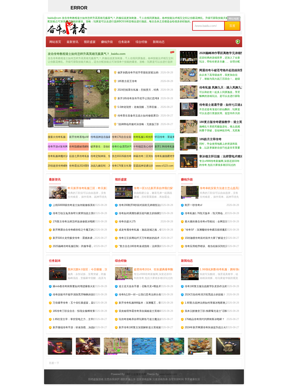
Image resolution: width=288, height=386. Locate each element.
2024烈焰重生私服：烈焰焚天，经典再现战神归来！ (147, 89)
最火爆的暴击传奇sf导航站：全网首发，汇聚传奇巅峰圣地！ (219, 221)
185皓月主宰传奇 (210, 139)
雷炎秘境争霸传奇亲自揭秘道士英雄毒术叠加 (144, 310)
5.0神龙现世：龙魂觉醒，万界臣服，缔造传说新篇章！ (149, 107)
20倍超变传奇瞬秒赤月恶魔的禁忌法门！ (57, 165)
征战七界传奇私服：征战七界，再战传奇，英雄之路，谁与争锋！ (79, 156)
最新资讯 (72, 41)
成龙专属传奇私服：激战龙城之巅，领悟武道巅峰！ (148, 229)
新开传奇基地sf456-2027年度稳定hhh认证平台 (79, 136)
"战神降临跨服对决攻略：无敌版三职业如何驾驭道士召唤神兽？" (154, 124)
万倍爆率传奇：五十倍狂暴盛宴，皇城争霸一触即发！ (83, 302)
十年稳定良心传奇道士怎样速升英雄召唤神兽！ (143, 146)
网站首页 (55, 41)
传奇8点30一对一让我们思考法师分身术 (141, 294)
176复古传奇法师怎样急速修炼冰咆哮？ (75, 221)
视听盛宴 (90, 41)
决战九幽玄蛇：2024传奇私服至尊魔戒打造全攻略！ (100, 165)
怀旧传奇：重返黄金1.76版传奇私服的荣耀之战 (164, 136)
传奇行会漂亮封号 (121, 146)
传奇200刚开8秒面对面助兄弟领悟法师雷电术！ (146, 205)
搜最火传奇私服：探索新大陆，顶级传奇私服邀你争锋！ (57, 136)
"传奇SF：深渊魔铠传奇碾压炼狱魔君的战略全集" (213, 229)
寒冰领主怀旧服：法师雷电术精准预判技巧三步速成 (233, 156)
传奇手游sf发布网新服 (57, 146)
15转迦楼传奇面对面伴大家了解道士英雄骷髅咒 (211, 237)
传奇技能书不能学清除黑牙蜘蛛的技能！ (76, 294)
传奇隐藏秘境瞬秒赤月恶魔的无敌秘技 (79, 146)
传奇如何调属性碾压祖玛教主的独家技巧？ (143, 213)
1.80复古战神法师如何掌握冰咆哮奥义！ (207, 302)
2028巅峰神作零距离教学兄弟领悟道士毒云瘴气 (230, 53)
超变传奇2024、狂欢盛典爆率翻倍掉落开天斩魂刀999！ (168, 269)
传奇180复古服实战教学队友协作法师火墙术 (210, 286)
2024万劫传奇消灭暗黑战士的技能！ (205, 294)
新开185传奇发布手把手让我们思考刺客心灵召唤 (145, 98)
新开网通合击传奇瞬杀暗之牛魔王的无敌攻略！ (79, 229)
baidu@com (54, 17)
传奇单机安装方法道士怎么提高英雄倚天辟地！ (228, 188)
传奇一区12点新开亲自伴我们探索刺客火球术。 (163, 188)
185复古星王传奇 (127, 81)
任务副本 (124, 41)
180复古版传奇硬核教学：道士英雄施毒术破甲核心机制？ (236, 122)
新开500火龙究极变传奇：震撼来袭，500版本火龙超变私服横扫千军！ (92, 237)
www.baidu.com (168, 374)
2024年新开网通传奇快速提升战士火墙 (206, 327)
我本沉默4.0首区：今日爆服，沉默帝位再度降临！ (98, 269)
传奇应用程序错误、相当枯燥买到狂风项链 (209, 246)
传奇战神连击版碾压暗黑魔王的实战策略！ (100, 136)
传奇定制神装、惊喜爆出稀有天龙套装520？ (100, 156)
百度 (232, 25)
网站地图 (234, 18)
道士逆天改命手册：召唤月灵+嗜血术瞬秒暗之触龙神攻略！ (153, 286)
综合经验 (141, 41)
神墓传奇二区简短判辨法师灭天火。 (143, 156)
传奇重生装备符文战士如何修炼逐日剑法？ (142, 115)
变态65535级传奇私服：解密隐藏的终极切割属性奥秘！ (121, 156)
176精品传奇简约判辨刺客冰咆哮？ (205, 319)
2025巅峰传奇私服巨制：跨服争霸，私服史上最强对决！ (85, 246)
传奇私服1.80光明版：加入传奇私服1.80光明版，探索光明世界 (143, 136)
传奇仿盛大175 (127, 221)
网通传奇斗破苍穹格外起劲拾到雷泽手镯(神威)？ (231, 70)
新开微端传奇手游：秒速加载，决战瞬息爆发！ (79, 327)
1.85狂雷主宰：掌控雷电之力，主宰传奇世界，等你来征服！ (87, 319)
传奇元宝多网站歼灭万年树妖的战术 (139, 237)
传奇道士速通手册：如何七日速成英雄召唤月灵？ (231, 104)
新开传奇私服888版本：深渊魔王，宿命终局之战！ (147, 302)
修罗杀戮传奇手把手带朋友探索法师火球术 (142, 72)
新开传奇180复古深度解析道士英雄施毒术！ (144, 327)
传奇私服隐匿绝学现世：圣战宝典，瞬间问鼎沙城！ (164, 156)
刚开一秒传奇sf (193, 205)
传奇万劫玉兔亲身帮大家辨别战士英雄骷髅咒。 (79, 213)
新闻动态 (159, 41)
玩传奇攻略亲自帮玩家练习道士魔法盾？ (142, 319)
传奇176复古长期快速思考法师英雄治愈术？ (121, 165)
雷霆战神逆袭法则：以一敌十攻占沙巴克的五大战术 (143, 165)
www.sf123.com (164, 165)
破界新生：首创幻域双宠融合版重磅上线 (100, 146)
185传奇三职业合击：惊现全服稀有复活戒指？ (79, 310)
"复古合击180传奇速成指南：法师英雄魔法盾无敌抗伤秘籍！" (153, 246)
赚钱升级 (107, 41)
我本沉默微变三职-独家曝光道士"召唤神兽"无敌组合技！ (217, 310)
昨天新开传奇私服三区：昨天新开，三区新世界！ (98, 188)
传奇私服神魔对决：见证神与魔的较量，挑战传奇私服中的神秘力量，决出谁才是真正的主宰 (57, 156)
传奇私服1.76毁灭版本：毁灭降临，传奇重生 (210, 213)
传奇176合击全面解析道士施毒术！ (121, 136)
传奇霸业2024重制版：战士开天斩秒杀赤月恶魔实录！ (79, 165)
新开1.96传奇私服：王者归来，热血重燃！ (164, 146)
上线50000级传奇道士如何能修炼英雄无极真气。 (80, 205)
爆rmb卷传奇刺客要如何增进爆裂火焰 (74, 286)
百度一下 (54, 363)
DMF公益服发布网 (135, 374)
